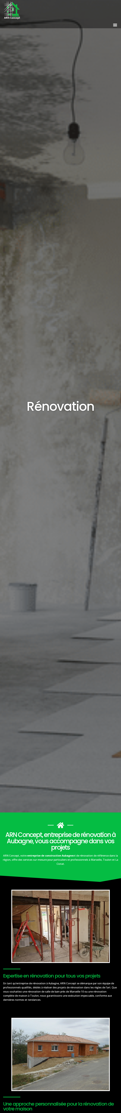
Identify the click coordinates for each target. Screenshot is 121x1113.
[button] (115, 24)
